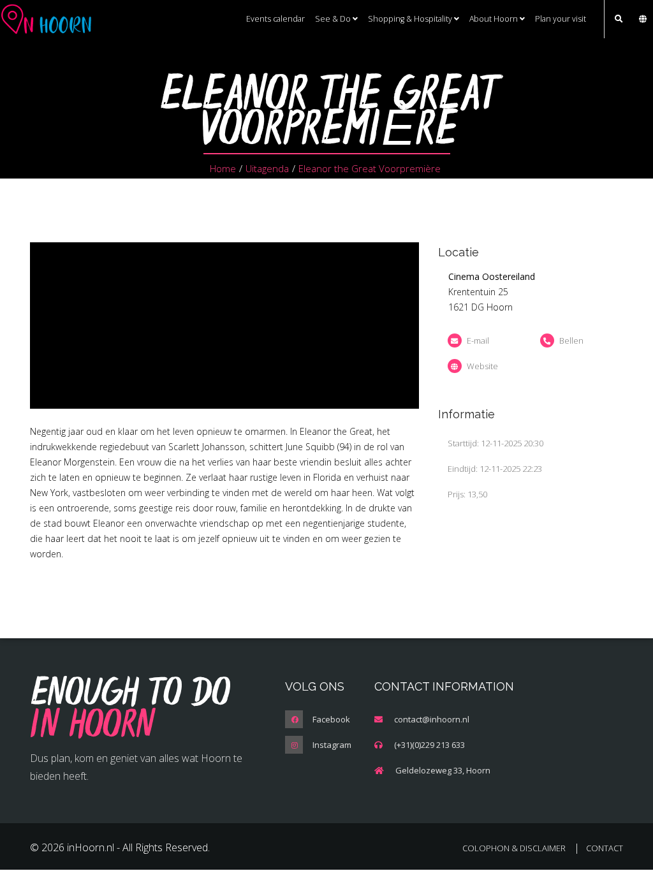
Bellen (571, 340)
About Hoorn (494, 18)
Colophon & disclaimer (514, 848)
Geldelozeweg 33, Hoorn (442, 770)
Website (482, 366)
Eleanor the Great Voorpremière (369, 168)
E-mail (478, 340)
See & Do (334, 18)
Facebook (331, 719)
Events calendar (275, 18)
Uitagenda (267, 168)
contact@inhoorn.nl (431, 719)
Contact (604, 848)
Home (223, 168)
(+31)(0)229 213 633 (429, 744)
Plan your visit (560, 18)
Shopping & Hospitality (411, 18)
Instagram (331, 744)
